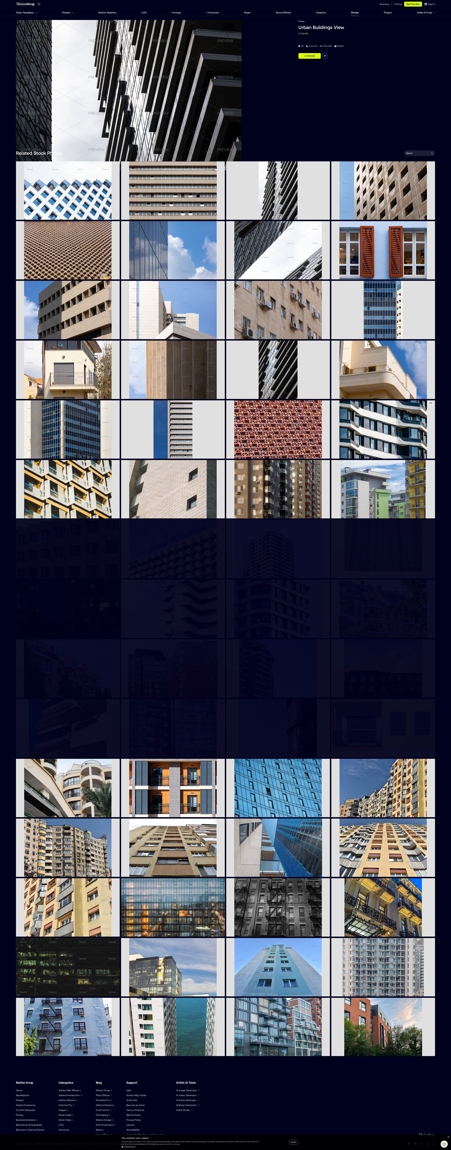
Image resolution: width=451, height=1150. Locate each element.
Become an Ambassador (29, 1124)
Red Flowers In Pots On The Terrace (33, 754)
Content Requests (25, 1110)
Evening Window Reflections (135, 933)
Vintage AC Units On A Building (241, 336)
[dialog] (225, 1142)
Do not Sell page (175, 1144)
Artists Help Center (136, 1095)
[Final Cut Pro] (110, 1110)
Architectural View (131, 276)
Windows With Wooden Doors (346, 276)
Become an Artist (135, 1105)
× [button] (448, 1137)
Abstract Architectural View (240, 276)
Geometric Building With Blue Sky (32, 336)
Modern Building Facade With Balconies (140, 635)
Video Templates (25, 12)
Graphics (321, 12)
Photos (355, 12)
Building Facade (235, 1053)
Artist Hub (131, 1100)
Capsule (304, 33)
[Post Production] (114, 1124)
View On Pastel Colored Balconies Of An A (351, 754)
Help (128, 1090)
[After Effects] (110, 1095)
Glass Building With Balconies (136, 754)
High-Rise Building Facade (344, 993)
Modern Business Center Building (242, 754)
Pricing (19, 1115)
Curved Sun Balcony (342, 396)
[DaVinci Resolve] (114, 1105)
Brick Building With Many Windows (348, 694)
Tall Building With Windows (239, 396)
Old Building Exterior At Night (346, 933)
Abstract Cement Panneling (135, 396)
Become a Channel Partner (30, 1129)
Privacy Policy (133, 1120)
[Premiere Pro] (111, 1100)
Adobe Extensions (25, 1105)
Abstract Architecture (27, 217)
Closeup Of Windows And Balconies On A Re (37, 515)
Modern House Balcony (28, 396)
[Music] (103, 1129)
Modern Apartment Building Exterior (349, 1053)
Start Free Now (413, 4)
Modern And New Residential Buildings (350, 515)
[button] (190, 1146)
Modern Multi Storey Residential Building (140, 1053)
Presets (66, 12)
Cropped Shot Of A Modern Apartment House (248, 694)
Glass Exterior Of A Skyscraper (241, 814)
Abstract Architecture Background (33, 276)
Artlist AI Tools (424, 12)
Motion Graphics (107, 12)
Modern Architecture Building (31, 575)
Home (19, 1090)
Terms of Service (135, 1110)
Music (247, 12)
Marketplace (22, 1095)
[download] (116, 216)
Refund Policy (133, 1115)
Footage (176, 12)
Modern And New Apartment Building (139, 993)
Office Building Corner (27, 455)
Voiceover (213, 12)
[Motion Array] (111, 1090)
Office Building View (341, 336)
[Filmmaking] (109, 1115)
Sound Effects (283, 12)
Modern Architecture (27, 814)
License (130, 1124)
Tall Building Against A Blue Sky (136, 455)
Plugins (388, 12)
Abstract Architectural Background (243, 515)
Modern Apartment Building (135, 694)
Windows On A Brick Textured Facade (139, 515)
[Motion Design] (112, 1120)
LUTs (144, 12)
